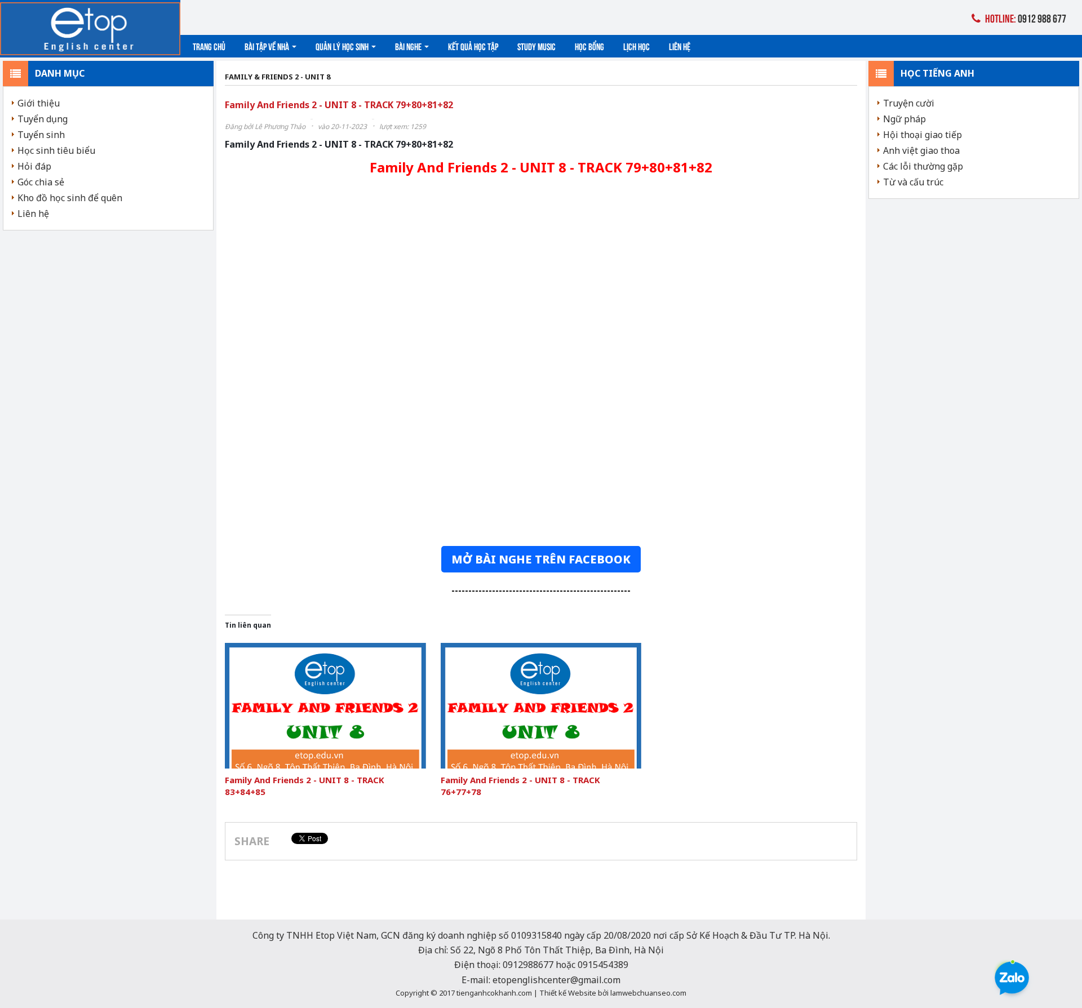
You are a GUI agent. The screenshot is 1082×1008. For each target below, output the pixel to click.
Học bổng (589, 46)
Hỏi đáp (34, 166)
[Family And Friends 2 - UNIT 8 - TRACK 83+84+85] (325, 706)
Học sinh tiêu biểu (56, 150)
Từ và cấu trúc (913, 182)
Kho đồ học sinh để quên (69, 198)
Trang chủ (209, 46)
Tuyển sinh (41, 134)
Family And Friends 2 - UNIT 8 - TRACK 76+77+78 (520, 785)
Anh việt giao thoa (921, 150)
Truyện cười (908, 103)
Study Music (536, 46)
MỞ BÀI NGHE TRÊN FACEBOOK (541, 559)
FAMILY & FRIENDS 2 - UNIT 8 (277, 77)
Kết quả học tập (473, 46)
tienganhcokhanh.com (494, 993)
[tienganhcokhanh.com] (90, 28)
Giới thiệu (38, 103)
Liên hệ (679, 46)
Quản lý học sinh (343, 46)
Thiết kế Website (567, 993)
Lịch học (636, 46)
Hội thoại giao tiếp (922, 134)
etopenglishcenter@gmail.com (556, 980)
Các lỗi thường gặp (923, 166)
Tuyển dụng (42, 119)
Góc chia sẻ (40, 182)
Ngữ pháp (904, 119)
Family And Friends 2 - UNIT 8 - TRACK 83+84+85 (304, 785)
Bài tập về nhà (268, 46)
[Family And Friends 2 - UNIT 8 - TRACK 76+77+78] (541, 706)
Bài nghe (409, 46)
